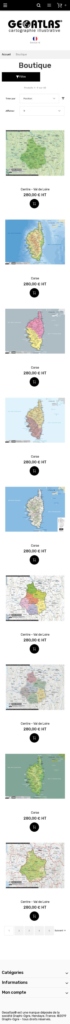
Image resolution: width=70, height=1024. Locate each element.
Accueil (6, 54)
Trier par (10, 98)
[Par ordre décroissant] (63, 98)
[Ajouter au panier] (34, 203)
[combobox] (39, 98)
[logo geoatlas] (35, 18)
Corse (35, 278)
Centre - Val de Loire (35, 189)
